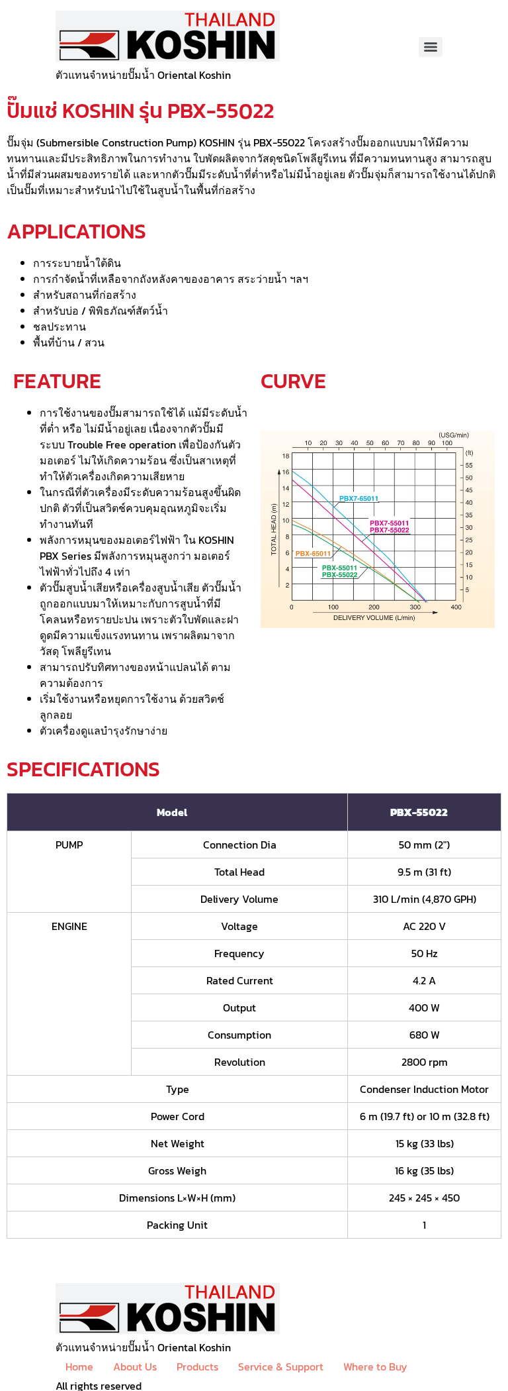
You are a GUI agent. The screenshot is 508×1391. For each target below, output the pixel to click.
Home (79, 1366)
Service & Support (280, 1366)
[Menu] (431, 47)
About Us (135, 1366)
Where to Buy (375, 1366)
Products (197, 1366)
